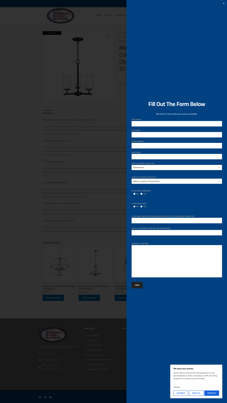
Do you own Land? (139, 205)
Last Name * (136, 130)
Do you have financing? (141, 192)
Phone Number (138, 141)
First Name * (137, 119)
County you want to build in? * (144, 177)
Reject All (196, 393)
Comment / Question (140, 243)
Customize (181, 393)
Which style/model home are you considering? (151, 228)
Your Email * (137, 152)
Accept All (211, 393)
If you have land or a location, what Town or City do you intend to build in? (163, 216)
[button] (224, 3)
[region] (196, 381)
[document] (113, 201)
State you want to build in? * (143, 163)
